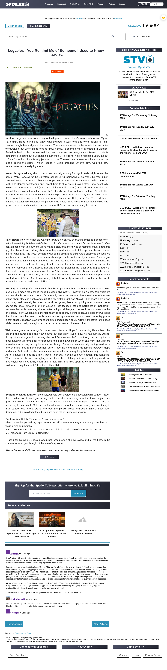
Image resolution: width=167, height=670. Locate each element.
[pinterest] (158, 25)
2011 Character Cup (129, 263)
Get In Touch (15, 26)
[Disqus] (57, 581)
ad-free (79, 19)
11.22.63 (124, 236)
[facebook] (143, 25)
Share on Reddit (57, 71)
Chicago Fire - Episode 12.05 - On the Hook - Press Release (52, 533)
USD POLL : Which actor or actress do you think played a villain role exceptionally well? (138, 211)
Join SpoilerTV (39, 26)
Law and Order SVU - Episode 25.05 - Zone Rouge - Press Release (21, 533)
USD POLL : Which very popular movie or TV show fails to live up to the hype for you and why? (138, 150)
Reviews (28, 67)
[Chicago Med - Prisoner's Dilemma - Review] (83, 527)
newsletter (118, 19)
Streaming (49, 4)
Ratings (112, 4)
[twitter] (147, 25)
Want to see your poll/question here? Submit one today (57, 470)
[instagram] (155, 25)
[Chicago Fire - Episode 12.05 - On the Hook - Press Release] (52, 527)
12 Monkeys (126, 240)
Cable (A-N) (75, 4)
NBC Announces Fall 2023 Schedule (138, 138)
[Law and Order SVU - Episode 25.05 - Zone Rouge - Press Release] (21, 527)
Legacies (16, 67)
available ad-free (148, 71)
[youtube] (151, 25)
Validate (157, 4)
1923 (122, 255)
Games (122, 4)
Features (101, 4)
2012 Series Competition (132, 267)
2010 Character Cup (129, 259)
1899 (122, 251)
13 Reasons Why (128, 244)
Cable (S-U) (88, 4)
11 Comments (49, 457)
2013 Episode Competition (132, 270)
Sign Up (144, 4)
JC (8, 67)
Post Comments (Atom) (23, 633)
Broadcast (61, 4)
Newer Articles (14, 624)
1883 (122, 248)
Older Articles (101, 624)
